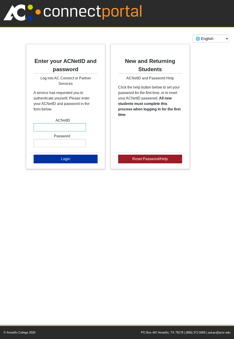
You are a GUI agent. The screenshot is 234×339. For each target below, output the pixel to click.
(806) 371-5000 (196, 332)
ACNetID (63, 120)
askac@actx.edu (219, 332)
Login (65, 159)
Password (62, 136)
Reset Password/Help (150, 159)
